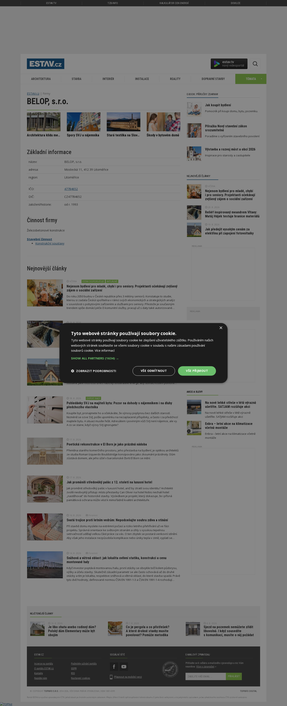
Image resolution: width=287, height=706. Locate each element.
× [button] (220, 328)
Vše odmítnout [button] (154, 371)
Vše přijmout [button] (197, 371)
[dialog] (143, 353)
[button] (143, 358)
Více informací (105, 350)
